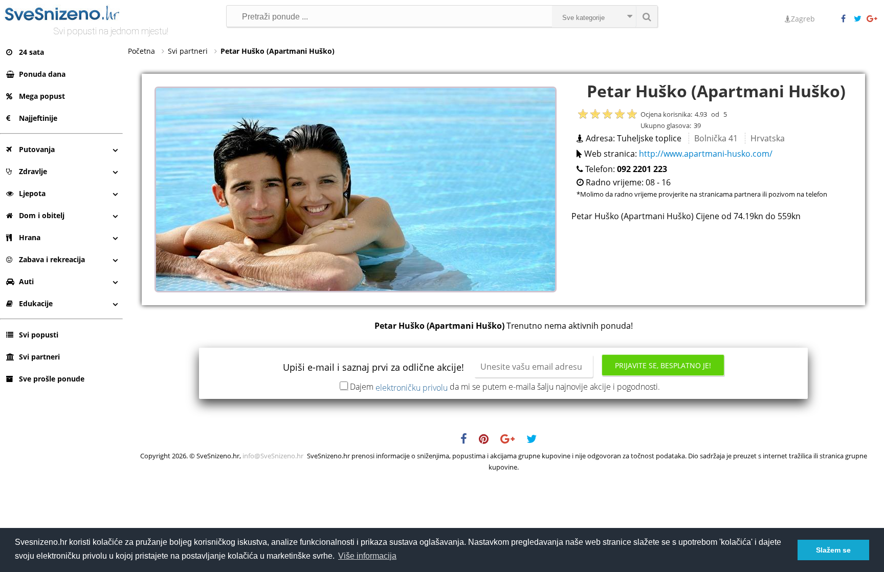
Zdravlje (33, 171)
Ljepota (32, 193)
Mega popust (42, 96)
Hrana (29, 237)
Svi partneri (39, 357)
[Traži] (646, 16)
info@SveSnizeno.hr (272, 455)
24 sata (31, 52)
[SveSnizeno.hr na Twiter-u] (860, 19)
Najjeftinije (38, 118)
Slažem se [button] (833, 550)
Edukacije (36, 303)
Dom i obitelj (41, 215)
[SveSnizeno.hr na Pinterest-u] (489, 440)
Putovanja (37, 149)
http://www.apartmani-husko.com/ (705, 153)
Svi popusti (38, 335)
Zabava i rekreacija (52, 259)
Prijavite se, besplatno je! (663, 365)
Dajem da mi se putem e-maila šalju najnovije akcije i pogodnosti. (505, 386)
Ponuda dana (42, 74)
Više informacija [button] (367, 556)
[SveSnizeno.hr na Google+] (873, 19)
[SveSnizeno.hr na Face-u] (847, 19)
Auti (26, 281)
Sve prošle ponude (51, 379)
